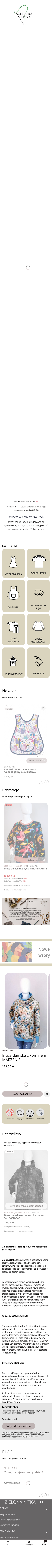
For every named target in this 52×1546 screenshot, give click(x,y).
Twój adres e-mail (9, 1419)
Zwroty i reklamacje (9, 1524)
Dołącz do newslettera (18, 1426)
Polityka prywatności (10, 1519)
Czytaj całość (12, 1482)
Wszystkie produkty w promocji (15, 796)
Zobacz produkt (34, 761)
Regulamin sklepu (8, 1514)
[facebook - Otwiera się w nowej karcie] (41, 1502)
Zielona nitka (7, 1050)
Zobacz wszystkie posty (12, 1458)
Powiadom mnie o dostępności (26, 1205)
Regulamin (34, 1432)
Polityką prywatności (29, 1436)
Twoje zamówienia (9, 1537)
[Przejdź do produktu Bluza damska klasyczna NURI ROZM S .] (26, 833)
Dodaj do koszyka (22, 1093)
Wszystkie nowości (10, 697)
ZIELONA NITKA (20, 1502)
